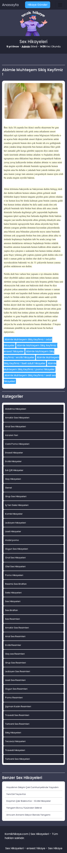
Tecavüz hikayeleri (15, 741)
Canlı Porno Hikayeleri (17, 443)
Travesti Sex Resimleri (17, 715)
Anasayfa (10, 4)
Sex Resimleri (12, 618)
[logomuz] (33, 24)
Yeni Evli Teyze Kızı (16, 794)
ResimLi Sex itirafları (16, 583)
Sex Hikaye (55, 848)
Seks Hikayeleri (13, 592)
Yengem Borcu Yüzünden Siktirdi (24, 807)
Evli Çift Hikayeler (14, 470)
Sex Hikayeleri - (16, 848)
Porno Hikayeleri (14, 575)
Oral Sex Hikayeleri (15, 557)
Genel (8, 487)
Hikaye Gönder (38, 5)
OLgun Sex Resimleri (16, 688)
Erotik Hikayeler (13, 461)
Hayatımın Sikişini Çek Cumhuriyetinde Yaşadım (32, 787)
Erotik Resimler (13, 645)
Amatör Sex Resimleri (17, 627)
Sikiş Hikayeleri (13, 732)
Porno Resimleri (14, 697)
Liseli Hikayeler (13, 531)
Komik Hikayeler (14, 513)
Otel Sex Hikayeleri (15, 566)
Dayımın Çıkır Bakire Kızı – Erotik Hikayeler (28, 801)
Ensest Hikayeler (14, 452)
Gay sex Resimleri (15, 653)
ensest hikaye (36, 848)
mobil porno (12, 540)
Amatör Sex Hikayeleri (17, 417)
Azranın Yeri (11, 435)
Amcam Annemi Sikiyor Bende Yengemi (28, 814)
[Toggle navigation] (60, 4)
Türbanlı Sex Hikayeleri (17, 758)
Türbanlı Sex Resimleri (17, 723)
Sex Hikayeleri (12, 601)
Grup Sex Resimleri (15, 662)
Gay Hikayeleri (13, 479)
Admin (26, 46)
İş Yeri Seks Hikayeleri (17, 505)
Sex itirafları (11, 610)
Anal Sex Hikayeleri (15, 426)
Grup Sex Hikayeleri (15, 496)
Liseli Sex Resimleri (15, 680)
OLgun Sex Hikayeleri (16, 548)
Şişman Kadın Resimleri (18, 706)
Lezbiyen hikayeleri (15, 522)
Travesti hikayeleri (15, 750)
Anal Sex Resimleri (15, 636)
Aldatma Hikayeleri (15, 408)
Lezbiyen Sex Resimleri (17, 671)
